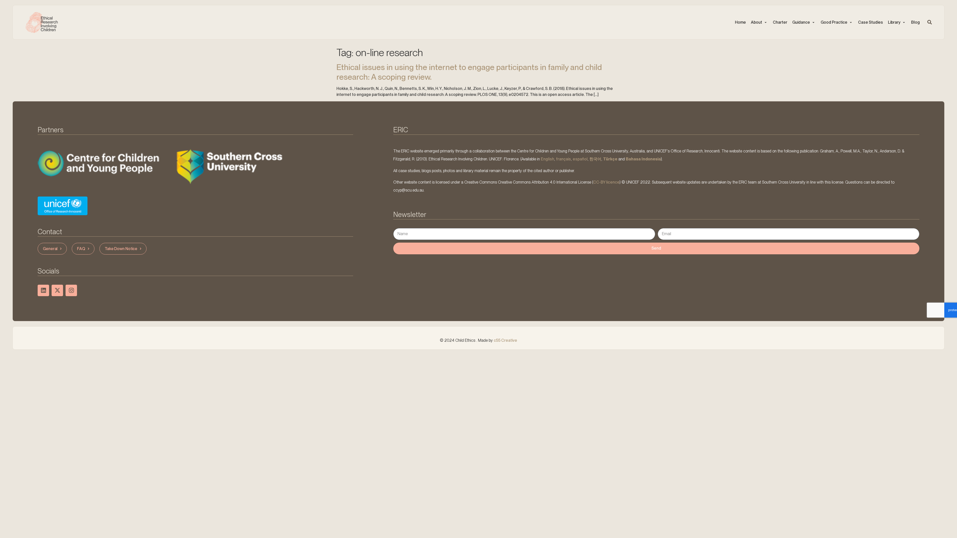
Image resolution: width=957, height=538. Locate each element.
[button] (759, 22)
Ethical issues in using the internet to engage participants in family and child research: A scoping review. (469, 71)
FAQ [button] (81, 248)
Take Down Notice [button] (121, 248)
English (547, 159)
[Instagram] (71, 290)
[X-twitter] (57, 290)
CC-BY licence (606, 182)
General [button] (50, 248)
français (563, 159)
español (580, 159)
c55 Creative (505, 340)
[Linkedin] (43, 290)
